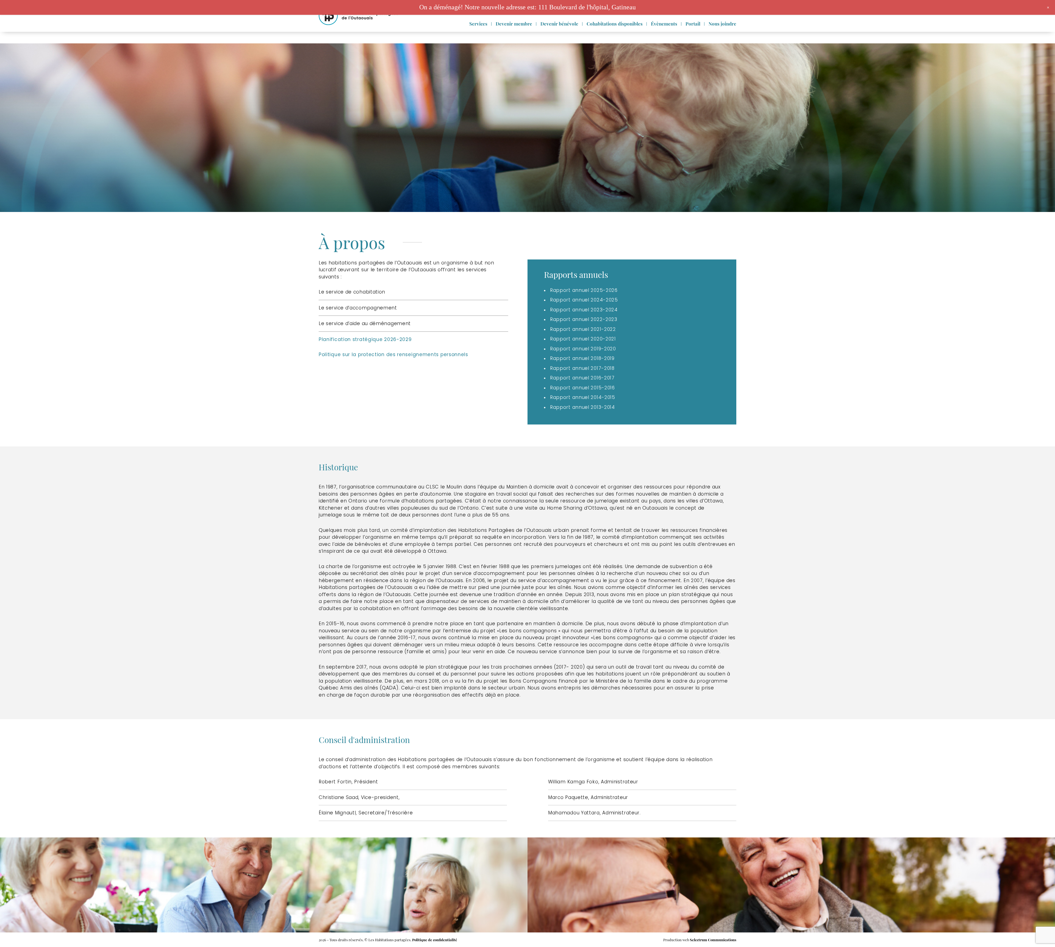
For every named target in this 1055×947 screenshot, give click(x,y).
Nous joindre (722, 24)
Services (478, 24)
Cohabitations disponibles (615, 24)
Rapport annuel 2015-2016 (582, 387)
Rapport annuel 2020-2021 (583, 339)
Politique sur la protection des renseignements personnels (393, 354)
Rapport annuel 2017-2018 (582, 368)
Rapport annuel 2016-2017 (582, 378)
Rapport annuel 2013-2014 (582, 407)
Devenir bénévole (559, 24)
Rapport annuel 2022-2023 (583, 319)
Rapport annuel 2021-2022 (583, 329)
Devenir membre (514, 24)
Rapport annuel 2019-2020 (583, 348)
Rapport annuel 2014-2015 (582, 397)
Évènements (664, 24)
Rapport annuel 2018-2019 (582, 358)
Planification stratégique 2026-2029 (365, 339)
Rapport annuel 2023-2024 (584, 309)
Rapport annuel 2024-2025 (584, 300)
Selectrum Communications (713, 939)
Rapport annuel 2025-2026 (584, 290)
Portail (692, 24)
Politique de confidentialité (434, 939)
